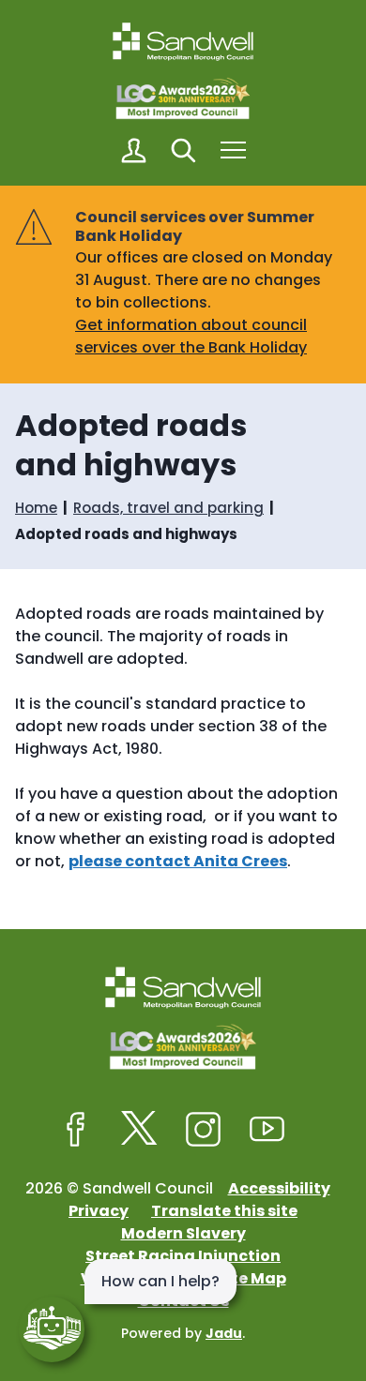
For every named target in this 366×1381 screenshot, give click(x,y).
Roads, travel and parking (168, 508)
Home (36, 508)
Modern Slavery (183, 1233)
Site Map (251, 1278)
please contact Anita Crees (178, 861)
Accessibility (279, 1188)
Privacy (99, 1211)
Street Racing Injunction (183, 1256)
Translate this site (224, 1211)
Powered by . (183, 1333)
